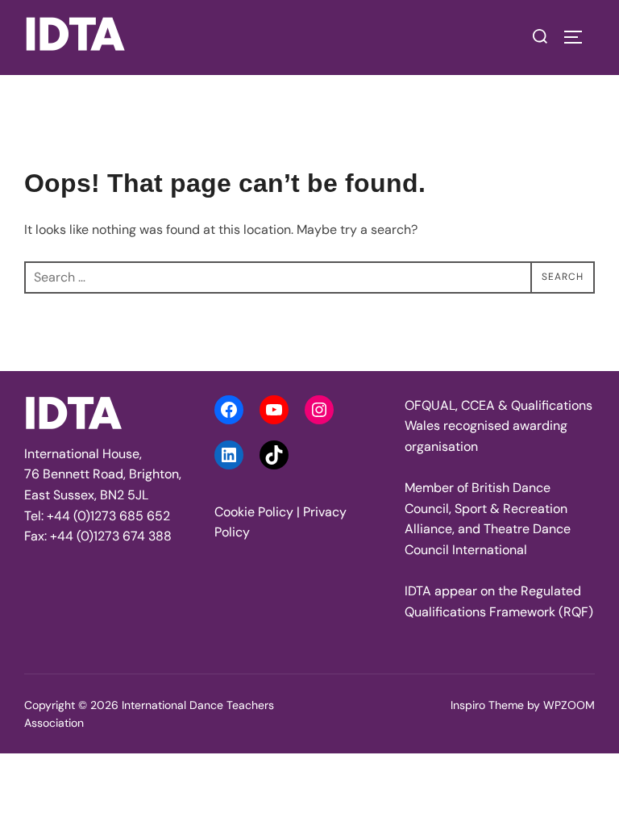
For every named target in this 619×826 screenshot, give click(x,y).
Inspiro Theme (487, 705)
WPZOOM (569, 705)
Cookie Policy (253, 511)
